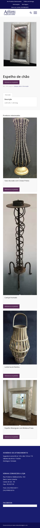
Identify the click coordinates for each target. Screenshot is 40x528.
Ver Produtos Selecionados (14, 1)
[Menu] (34, 13)
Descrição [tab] (8, 95)
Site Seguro (25, 4)
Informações (16, 4)
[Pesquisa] (30, 13)
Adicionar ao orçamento (11, 82)
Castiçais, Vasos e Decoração (21, 86)
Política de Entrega (29, 1)
